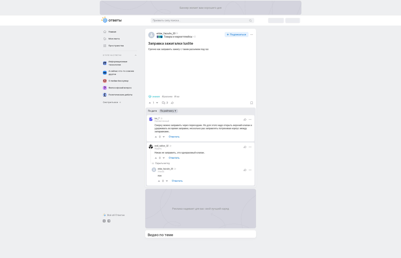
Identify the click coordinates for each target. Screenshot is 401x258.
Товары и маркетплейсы (178, 36)
